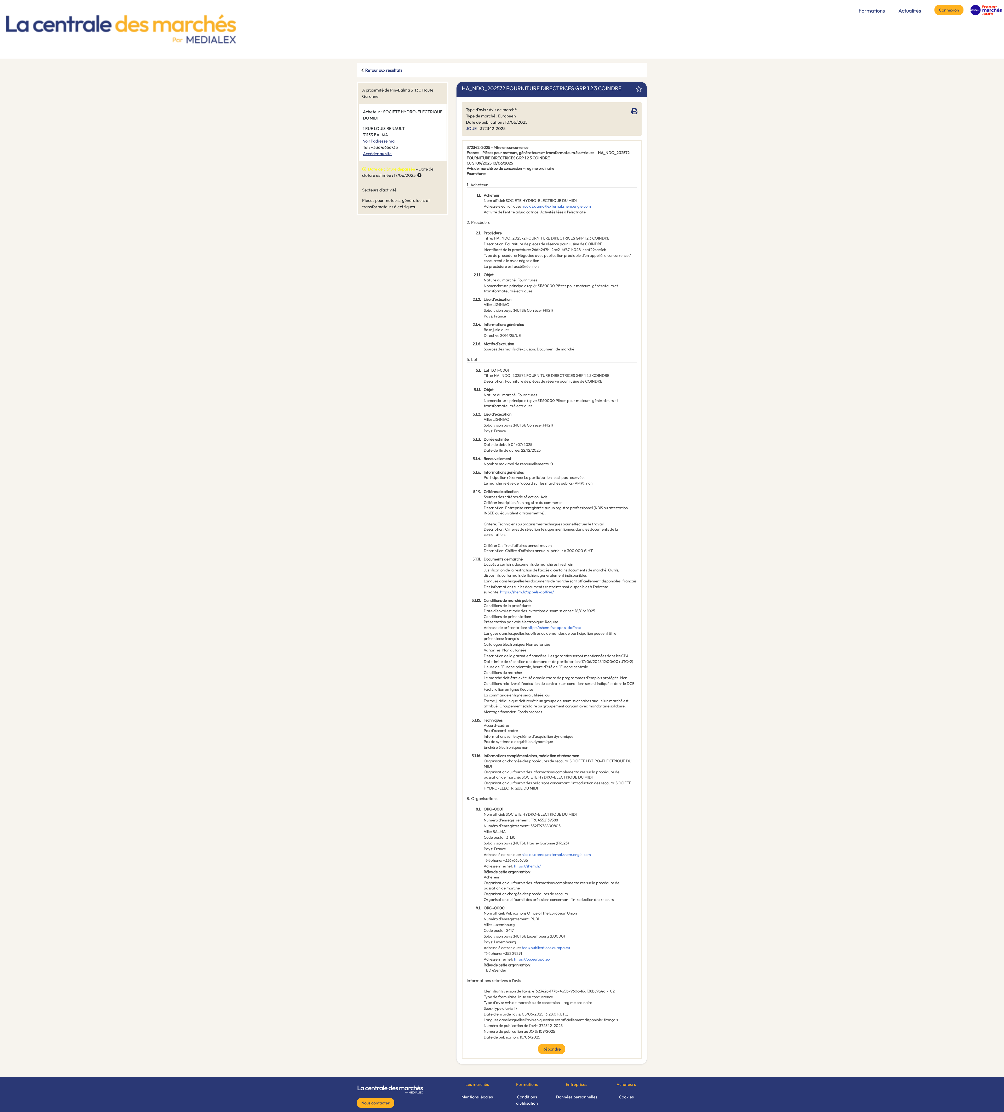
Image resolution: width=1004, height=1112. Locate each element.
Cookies (626, 1096)
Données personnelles (576, 1096)
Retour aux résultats (383, 70)
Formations (872, 10)
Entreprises (576, 1084)
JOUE (471, 128)
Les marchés (477, 1084)
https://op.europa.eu (532, 959)
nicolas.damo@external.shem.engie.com (556, 206)
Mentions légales (477, 1096)
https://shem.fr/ (527, 866)
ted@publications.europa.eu (546, 947)
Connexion (949, 10)
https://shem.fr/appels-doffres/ (527, 591)
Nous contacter (375, 1102)
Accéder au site (377, 153)
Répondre (552, 1049)
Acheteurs (626, 1084)
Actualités (909, 10)
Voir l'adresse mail (380, 141)
